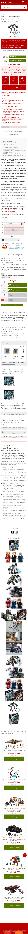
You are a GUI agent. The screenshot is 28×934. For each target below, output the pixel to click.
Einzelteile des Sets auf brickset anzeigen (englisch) (14, 437)
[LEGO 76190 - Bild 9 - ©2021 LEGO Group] (14, 626)
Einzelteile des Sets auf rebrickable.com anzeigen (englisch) (15, 432)
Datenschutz (14, 933)
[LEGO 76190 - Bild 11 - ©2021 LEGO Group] (14, 649)
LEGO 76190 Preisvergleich (9, 144)
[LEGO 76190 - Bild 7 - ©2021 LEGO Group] (9, 614)
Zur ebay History (18, 131)
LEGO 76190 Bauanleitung (9, 149)
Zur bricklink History (14, 134)
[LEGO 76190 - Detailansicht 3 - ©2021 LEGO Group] (14, 684)
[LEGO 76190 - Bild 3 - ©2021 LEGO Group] (14, 568)
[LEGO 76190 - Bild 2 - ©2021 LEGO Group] (14, 557)
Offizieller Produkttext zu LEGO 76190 (11, 153)
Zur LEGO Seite (8, 131)
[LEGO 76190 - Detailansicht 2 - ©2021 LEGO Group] (14, 672)
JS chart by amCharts (8, 223)
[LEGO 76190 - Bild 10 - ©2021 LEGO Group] (14, 637)
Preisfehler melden (6, 277)
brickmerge (7, 933)
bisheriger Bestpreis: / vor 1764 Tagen (13, 114)
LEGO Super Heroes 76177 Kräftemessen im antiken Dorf (14, 780)
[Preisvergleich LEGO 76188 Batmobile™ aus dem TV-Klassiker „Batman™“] (14, 890)
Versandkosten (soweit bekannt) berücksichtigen (12, 275)
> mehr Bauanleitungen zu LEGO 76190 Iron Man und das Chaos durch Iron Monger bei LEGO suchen (14, 413)
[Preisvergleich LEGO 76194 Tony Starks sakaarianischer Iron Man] (14, 861)
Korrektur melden (17, 103)
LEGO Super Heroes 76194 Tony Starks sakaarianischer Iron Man (14, 868)
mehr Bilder (15, 36)
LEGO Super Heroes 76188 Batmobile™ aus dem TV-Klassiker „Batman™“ (14, 897)
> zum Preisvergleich (14, 759)
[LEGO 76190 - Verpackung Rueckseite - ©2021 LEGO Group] (18, 695)
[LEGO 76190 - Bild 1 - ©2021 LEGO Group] (14, 545)
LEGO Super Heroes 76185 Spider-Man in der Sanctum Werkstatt (14, 809)
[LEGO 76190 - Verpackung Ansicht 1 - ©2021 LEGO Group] (9, 695)
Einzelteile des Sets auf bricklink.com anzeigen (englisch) (14, 428)
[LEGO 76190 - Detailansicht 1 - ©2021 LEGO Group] (14, 661)
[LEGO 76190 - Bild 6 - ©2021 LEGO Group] (14, 603)
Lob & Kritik (19, 932)
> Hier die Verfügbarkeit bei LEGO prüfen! (12, 305)
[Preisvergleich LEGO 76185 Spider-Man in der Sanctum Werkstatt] (14, 802)
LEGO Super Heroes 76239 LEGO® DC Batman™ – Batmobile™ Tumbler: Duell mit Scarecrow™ (14, 839)
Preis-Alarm (12, 69)
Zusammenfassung (7, 141)
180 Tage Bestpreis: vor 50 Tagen (11, 116)
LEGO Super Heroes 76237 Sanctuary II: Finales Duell (14, 751)
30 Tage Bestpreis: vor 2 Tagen (11, 117)
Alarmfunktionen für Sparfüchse (10, 142)
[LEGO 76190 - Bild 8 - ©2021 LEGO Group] (22, 614)
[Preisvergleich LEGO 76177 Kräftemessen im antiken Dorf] (14, 773)
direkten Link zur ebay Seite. (8, 364)
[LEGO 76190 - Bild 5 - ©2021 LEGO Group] (14, 591)
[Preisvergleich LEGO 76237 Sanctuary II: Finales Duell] (14, 744)
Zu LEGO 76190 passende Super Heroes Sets (13, 155)
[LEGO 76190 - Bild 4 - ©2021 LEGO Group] (14, 580)
